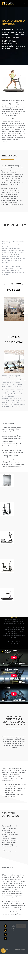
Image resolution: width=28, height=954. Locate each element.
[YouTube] (5, 930)
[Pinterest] (5, 934)
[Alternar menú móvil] (25, 3)
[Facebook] (5, 926)
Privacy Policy (12, 929)
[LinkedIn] (5, 938)
